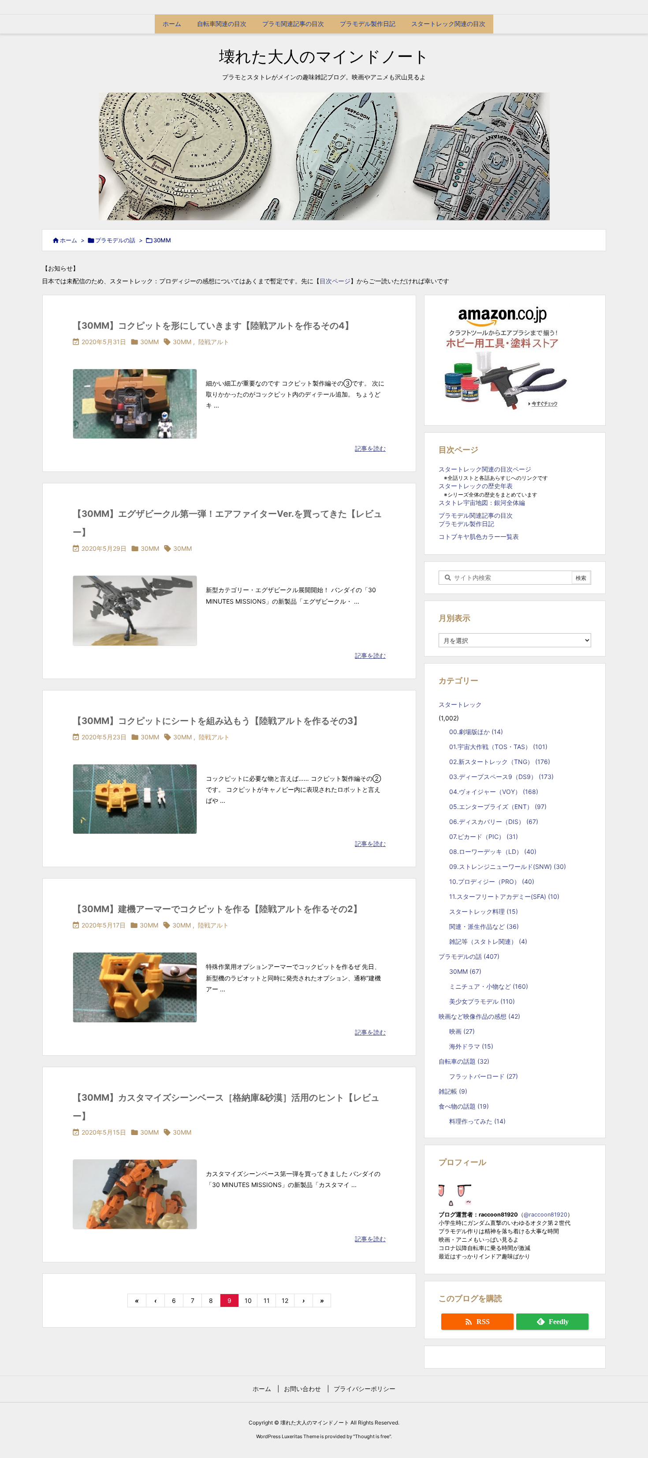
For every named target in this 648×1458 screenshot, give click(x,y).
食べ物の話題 (464, 1106)
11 (267, 1300)
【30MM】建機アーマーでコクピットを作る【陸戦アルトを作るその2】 (217, 909)
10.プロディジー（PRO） (491, 881)
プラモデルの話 (115, 240)
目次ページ (335, 281)
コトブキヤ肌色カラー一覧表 (479, 536)
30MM (149, 341)
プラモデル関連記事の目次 (476, 515)
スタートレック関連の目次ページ (485, 469)
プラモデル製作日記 (466, 523)
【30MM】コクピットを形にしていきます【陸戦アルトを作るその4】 (213, 325)
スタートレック (463, 704)
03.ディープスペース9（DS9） (501, 776)
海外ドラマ (471, 1046)
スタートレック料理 (483, 911)
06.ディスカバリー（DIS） (493, 821)
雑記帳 (453, 1091)
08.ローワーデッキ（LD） (492, 851)
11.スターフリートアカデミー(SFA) (504, 896)
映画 (462, 1031)
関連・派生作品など (484, 926)
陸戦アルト (213, 341)
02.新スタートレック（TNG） (499, 761)
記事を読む (370, 448)
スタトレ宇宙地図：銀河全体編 (482, 502)
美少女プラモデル (482, 1001)
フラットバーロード (483, 1076)
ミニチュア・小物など (488, 986)
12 (285, 1300)
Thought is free (372, 1436)
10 (248, 1300)
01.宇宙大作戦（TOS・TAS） (498, 746)
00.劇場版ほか (476, 731)
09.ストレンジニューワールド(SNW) (507, 866)
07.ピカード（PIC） (483, 836)
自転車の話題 (464, 1061)
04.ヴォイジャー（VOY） (493, 791)
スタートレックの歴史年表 (476, 486)
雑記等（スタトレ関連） (488, 941)
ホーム (68, 240)
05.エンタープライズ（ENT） (498, 806)
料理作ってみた (477, 1121)
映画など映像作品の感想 (479, 1016)
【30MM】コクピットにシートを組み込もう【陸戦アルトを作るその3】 (217, 721)
